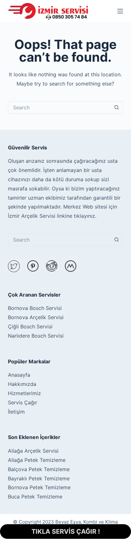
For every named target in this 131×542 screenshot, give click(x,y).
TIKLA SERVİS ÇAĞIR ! (65, 531)
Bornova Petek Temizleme (39, 487)
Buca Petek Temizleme (35, 496)
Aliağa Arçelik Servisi (33, 451)
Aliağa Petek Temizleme (37, 460)
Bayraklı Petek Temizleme (39, 478)
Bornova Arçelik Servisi (36, 317)
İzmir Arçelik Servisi (31, 216)
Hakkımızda (22, 384)
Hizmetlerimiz (24, 393)
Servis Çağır (22, 402)
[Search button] (116, 107)
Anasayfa (19, 375)
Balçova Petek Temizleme (39, 469)
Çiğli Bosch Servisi (30, 326)
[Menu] (120, 11)
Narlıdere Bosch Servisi (36, 336)
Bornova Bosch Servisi (35, 308)
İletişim (16, 411)
